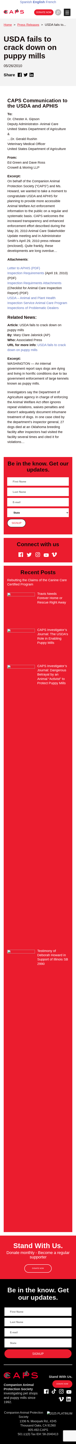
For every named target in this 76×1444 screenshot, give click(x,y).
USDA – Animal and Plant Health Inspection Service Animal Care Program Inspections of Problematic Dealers (37, 303)
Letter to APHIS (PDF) (23, 268)
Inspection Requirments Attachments (34, 283)
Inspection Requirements (25, 273)
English (39, 2)
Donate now (43, 12)
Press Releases (28, 25)
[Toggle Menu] (67, 12)
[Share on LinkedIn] (32, 75)
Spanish (26, 2)
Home (8, 25)
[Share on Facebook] (20, 75)
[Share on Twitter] (26, 75)
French (51, 2)
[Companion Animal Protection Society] (14, 11)
